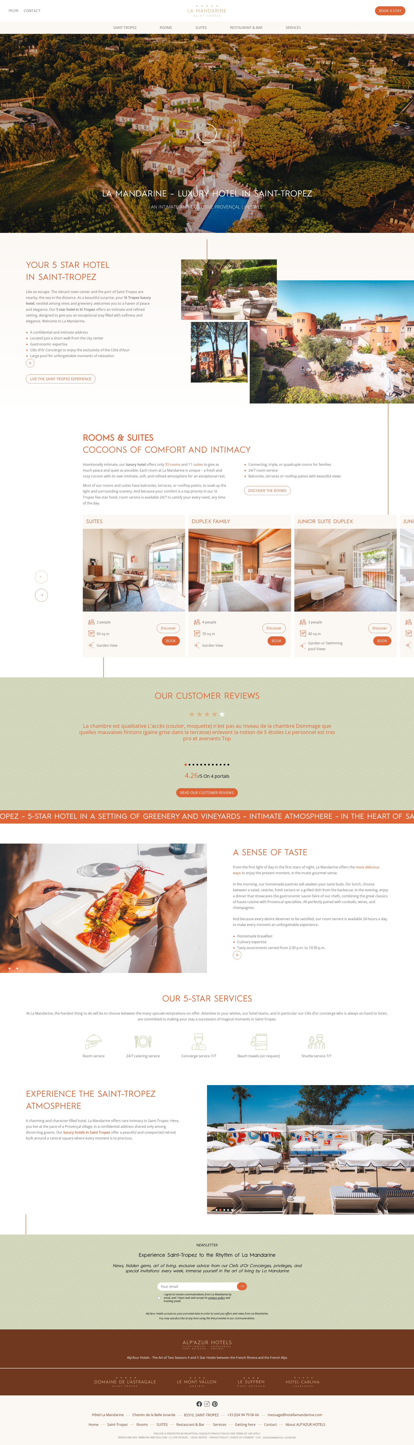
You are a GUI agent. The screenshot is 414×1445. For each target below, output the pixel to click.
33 (167, 464)
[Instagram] (207, 1404)
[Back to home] (207, 11)
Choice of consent (242, 1437)
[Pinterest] (215, 1404)
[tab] (185, 765)
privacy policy (220, 1433)
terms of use (244, 1433)
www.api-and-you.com (153, 1437)
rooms (174, 464)
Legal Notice (199, 1437)
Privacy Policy (219, 1437)
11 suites (195, 464)
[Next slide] (41, 595)
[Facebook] (199, 1404)
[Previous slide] (41, 576)
